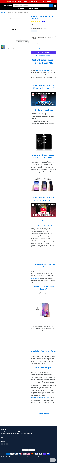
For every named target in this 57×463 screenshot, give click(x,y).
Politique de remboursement (48, 456)
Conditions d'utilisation (35, 456)
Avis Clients (47, 413)
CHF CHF (31, 450)
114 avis (43, 21)
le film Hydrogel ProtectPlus (42, 70)
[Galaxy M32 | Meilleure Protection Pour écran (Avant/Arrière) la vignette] (18, 47)
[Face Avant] (34, 32)
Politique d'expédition (24, 458)
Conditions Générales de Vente (8, 456)
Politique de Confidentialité (23, 456)
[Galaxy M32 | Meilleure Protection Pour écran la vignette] (3, 47)
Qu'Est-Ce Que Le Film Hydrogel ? (43, 225)
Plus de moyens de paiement (43, 55)
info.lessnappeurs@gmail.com (38, 431)
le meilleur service (39, 376)
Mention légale (34, 458)
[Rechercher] (51, 5)
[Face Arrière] (42, 32)
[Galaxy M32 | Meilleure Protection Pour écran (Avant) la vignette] (8, 47)
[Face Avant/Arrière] (36, 35)
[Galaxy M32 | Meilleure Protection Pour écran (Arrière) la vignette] (13, 47)
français (24, 450)
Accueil (3, 12)
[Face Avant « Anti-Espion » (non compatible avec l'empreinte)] (43, 40)
